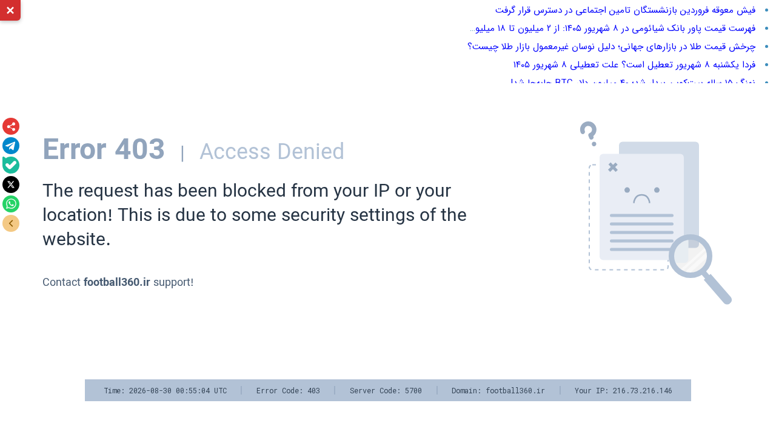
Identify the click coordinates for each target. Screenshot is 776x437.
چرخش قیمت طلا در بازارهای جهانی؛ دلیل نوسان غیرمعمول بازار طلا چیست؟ (611, 46)
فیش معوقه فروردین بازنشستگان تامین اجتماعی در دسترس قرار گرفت (625, 10)
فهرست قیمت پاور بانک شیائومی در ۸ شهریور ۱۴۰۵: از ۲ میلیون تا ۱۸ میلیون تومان (599, 28)
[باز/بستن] (11, 223)
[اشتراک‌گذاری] (11, 126)
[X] (11, 184)
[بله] (11, 165)
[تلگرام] (11, 145)
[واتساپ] (11, 204)
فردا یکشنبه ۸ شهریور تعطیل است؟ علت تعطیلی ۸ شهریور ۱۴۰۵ (634, 65)
